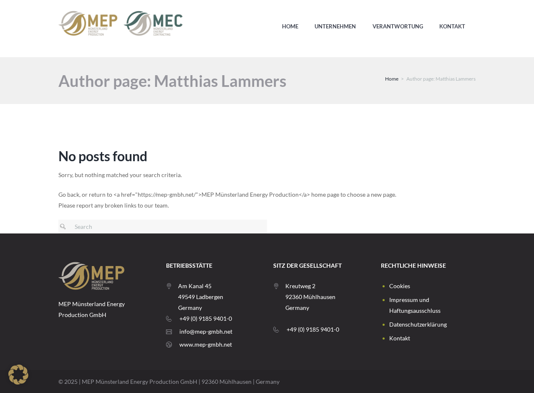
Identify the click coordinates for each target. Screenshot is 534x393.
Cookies (399, 285)
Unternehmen (335, 26)
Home (290, 26)
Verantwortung (398, 26)
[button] (18, 374)
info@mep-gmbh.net (205, 331)
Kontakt (452, 26)
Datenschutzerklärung (418, 324)
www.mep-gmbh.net (205, 344)
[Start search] (65, 226)
